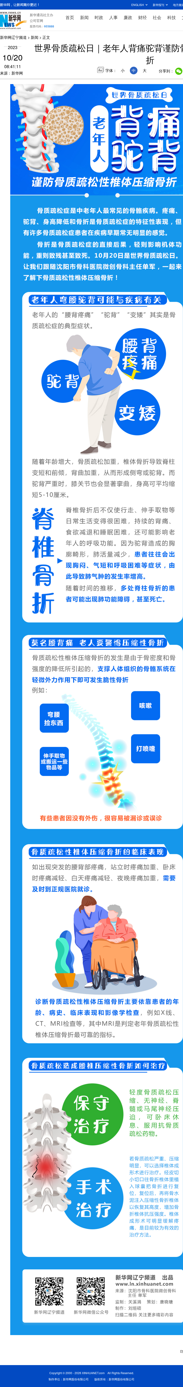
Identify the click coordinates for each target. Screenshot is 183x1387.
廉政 (128, 17)
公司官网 (36, 20)
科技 (171, 17)
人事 (113, 17)
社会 (157, 17)
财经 (142, 17)
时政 (99, 17)
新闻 (84, 17)
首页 (70, 17)
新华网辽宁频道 (13, 37)
